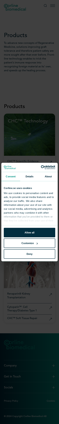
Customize (27, 243)
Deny (29, 253)
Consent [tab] (11, 176)
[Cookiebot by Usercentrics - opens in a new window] (41, 167)
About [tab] (48, 176)
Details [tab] (30, 176)
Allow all (29, 232)
